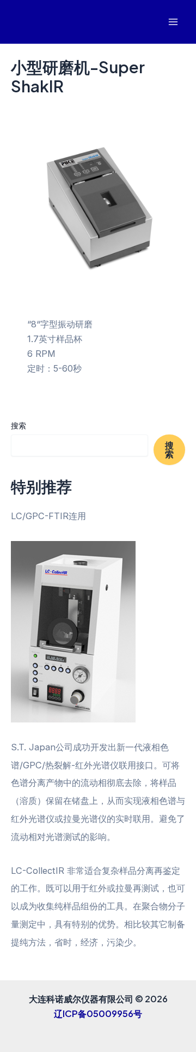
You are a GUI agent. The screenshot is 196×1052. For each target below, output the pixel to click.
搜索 (18, 425)
